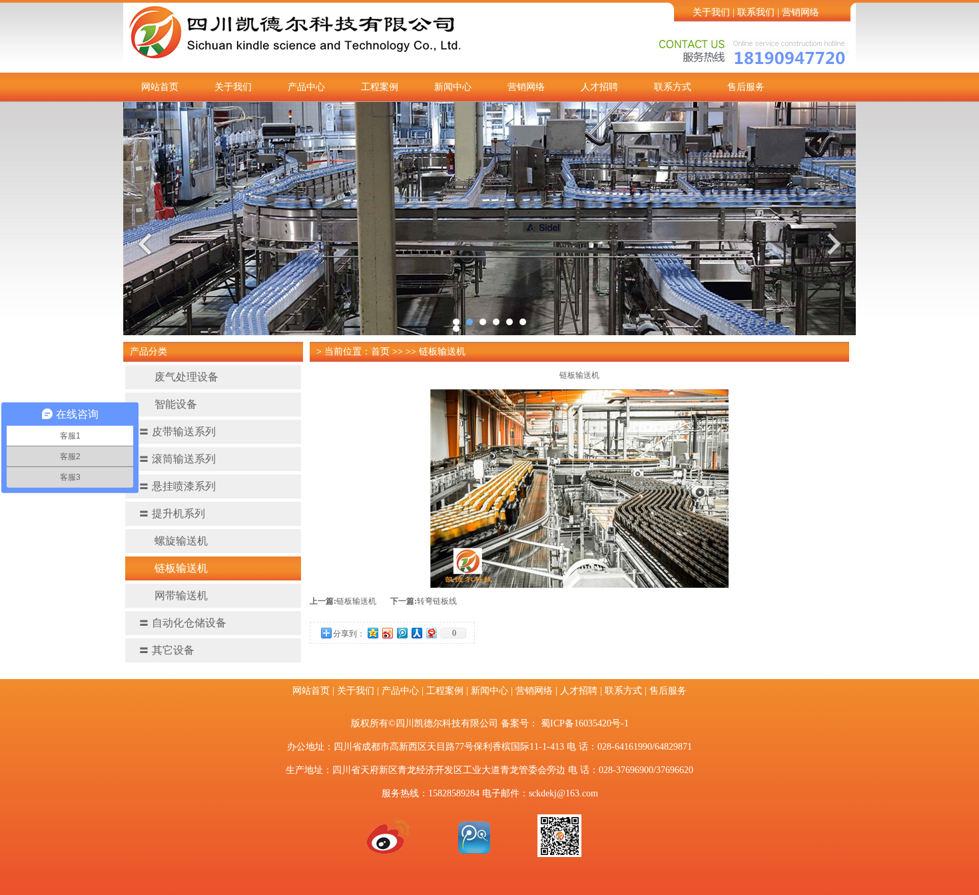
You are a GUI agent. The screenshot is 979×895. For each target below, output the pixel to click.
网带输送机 (181, 595)
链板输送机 (181, 568)
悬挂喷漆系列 (177, 486)
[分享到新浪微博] (387, 632)
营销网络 (800, 12)
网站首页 (159, 87)
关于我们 (711, 12)
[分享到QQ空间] (372, 632)
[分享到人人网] (416, 632)
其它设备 (166, 650)
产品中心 (306, 87)
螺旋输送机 (181, 540)
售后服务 (746, 87)
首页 (380, 352)
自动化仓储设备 (182, 622)
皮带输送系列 (177, 431)
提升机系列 (172, 513)
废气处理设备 (186, 377)
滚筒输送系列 (177, 458)
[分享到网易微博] (431, 632)
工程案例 (379, 87)
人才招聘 (599, 87)
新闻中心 (453, 87)
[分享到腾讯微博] (401, 632)
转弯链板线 (437, 601)
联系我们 (756, 12)
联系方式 (672, 87)
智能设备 (176, 404)
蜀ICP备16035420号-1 (585, 723)
